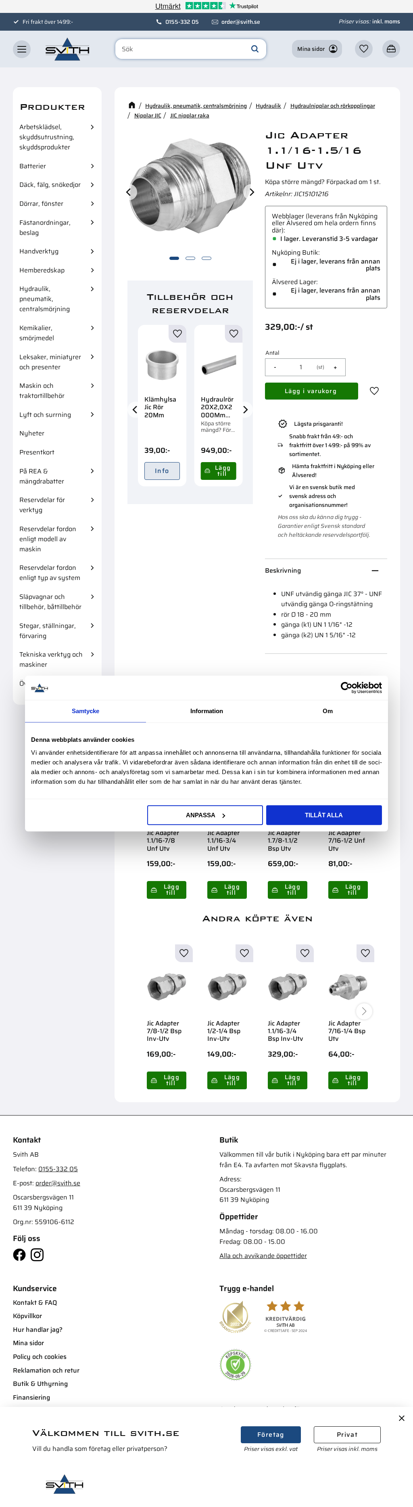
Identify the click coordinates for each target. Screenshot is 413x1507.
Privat (347, 1435)
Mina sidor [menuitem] (28, 1343)
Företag (270, 1435)
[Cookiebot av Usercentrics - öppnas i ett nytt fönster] (346, 688)
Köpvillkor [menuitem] (27, 1316)
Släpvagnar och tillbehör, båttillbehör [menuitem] (50, 602)
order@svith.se (240, 21)
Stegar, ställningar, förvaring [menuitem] (47, 631)
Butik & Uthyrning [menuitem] (40, 1384)
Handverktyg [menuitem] (38, 251)
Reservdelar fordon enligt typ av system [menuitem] (49, 573)
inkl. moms (386, 21)
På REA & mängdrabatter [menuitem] (41, 476)
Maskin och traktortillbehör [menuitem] (42, 391)
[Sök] (255, 49)
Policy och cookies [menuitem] (40, 1357)
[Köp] (218, 471)
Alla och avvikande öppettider (263, 1256)
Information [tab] (206, 710)
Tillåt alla (324, 815)
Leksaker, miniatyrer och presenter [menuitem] (50, 362)
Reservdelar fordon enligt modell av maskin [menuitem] (47, 539)
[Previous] (129, 192)
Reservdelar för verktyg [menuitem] (42, 505)
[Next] (251, 192)
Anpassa (200, 815)
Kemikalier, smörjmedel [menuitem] (36, 333)
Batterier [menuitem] (32, 166)
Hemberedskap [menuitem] (42, 270)
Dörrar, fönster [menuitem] (41, 204)
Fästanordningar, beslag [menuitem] (45, 228)
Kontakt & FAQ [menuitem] (35, 1303)
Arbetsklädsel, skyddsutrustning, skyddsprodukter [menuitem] (46, 137)
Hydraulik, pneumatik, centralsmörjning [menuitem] (44, 299)
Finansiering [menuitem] (31, 1397)
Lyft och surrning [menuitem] (45, 415)
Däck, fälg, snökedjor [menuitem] (50, 185)
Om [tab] (328, 710)
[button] (22, 49)
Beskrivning (283, 570)
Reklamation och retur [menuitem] (46, 1370)
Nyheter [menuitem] (31, 433)
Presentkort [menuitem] (36, 452)
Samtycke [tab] (85, 710)
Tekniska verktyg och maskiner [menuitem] (51, 659)
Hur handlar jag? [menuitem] (38, 1330)
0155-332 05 (182, 21)
